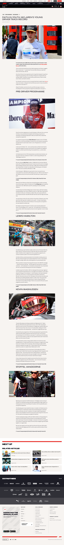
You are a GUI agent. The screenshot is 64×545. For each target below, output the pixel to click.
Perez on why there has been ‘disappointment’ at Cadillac (50, 467)
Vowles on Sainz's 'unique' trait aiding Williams (19, 466)
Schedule (11, 3)
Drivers (28, 3)
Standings (22, 3)
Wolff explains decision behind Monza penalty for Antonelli (50, 460)
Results (16, 3)
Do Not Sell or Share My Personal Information (40, 526)
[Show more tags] (19, 14)
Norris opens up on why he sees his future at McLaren (20, 453)
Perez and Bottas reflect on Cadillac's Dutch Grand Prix (51, 451)
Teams (33, 3)
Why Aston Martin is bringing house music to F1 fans (20, 459)
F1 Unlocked (40, 3)
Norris (46, 81)
